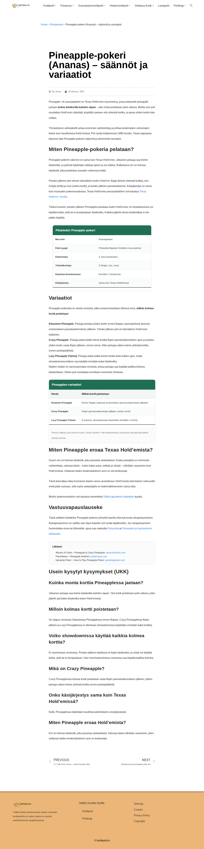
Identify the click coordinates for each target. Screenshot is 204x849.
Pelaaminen (56, 24)
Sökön (107, 496)
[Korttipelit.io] (20, 5)
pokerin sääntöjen (124, 496)
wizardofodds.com (115, 552)
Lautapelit (163, 5)
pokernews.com (99, 556)
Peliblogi (87, 818)
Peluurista (113, 528)
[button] (55, 5)
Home (44, 24)
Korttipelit (87, 811)
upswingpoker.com (115, 560)
